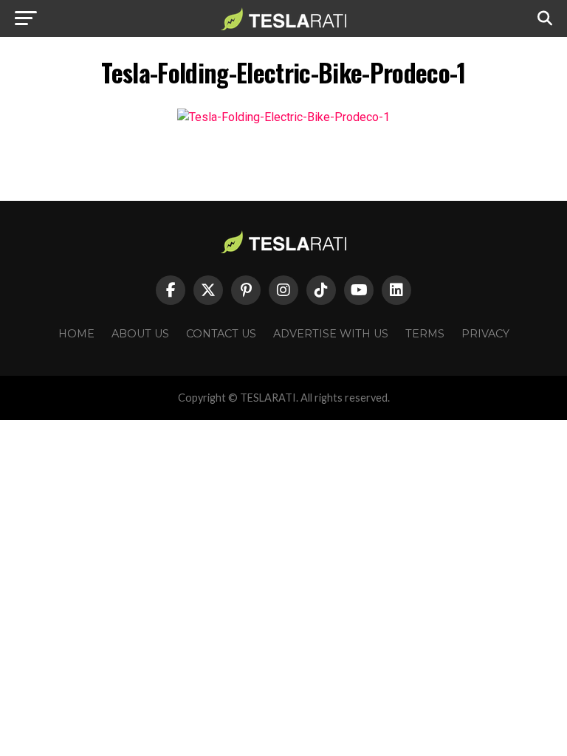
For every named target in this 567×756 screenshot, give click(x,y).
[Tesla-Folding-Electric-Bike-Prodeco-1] (283, 117)
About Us (140, 333)
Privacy (485, 333)
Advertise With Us (330, 333)
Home (76, 333)
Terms (424, 333)
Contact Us (221, 333)
